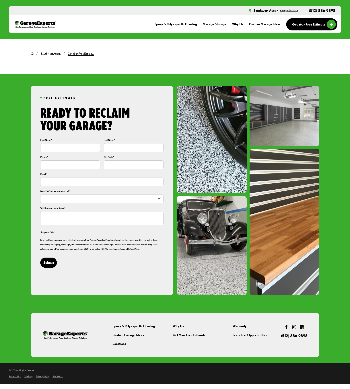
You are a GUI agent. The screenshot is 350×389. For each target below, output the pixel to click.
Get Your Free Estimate (308, 24)
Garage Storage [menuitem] (214, 24)
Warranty (240, 326)
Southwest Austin (265, 10)
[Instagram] (294, 327)
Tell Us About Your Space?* (53, 208)
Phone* (44, 157)
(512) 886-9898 (322, 10)
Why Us (178, 326)
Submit (48, 262)
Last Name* (109, 140)
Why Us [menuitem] (237, 24)
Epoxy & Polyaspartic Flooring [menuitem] (175, 24)
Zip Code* (109, 157)
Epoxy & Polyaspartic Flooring (133, 326)
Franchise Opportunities (250, 335)
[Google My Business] (302, 327)
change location (289, 10)
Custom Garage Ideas (128, 335)
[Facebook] (286, 327)
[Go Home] (32, 53)
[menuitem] (15, 376)
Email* (43, 174)
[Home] (35, 24)
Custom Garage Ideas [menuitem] (264, 24)
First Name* (46, 140)
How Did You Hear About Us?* (55, 191)
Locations (119, 344)
